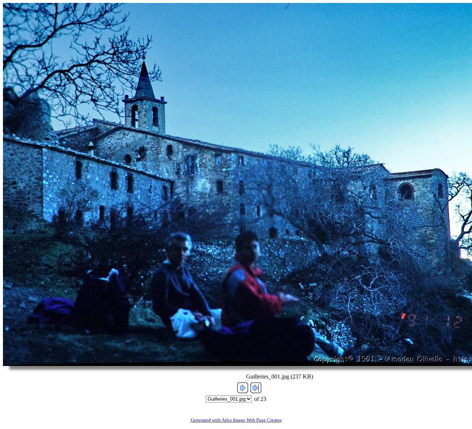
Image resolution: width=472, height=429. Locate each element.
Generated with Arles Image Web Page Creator (236, 420)
